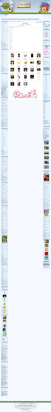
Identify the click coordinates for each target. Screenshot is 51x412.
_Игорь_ (45, 77)
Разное (4, 294)
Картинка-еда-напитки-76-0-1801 (13, 52)
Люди (10, 37)
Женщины (3, 56)
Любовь (2, 60)
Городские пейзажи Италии (46, 164)
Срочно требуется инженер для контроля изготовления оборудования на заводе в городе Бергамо (4, 232)
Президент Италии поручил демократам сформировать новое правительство (4, 109)
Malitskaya (45, 76)
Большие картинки (11, 29)
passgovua (45, 78)
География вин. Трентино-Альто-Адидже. (4, 192)
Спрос (7, 208)
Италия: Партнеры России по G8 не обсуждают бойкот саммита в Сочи (4, 106)
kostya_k (45, 82)
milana (14, 77)
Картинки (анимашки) (16, 21)
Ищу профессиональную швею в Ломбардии (4, 269)
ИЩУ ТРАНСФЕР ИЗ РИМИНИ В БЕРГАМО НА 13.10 (4, 272)
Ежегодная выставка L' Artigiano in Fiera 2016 (45, 207)
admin (34, 407)
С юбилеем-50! (2, 389)
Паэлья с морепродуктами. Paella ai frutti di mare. (46, 227)
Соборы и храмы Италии (46, 154)
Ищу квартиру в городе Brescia (4, 246)
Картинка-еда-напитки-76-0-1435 (39, 66)
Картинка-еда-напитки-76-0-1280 (39, 73)
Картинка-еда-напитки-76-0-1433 (20, 73)
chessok (45, 79)
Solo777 (45, 84)
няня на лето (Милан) (3, 282)
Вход (26, 12)
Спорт (7, 98)
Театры (2, 148)
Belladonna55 (45, 81)
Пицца (49, 236)
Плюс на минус (2, 117)
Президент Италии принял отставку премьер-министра (4, 112)
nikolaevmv (45, 80)
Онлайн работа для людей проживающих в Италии (4, 214)
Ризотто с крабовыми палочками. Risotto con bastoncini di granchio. (45, 230)
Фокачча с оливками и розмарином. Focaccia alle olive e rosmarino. (4, 180)
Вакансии (7, 206)
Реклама (49, 182)
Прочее (7, 283)
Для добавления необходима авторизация (4, 85)
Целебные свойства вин (3, 201)
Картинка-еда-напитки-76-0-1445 (39, 59)
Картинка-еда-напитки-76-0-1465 (20, 52)
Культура (49, 197)
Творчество (3, 153)
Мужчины (5, 323)
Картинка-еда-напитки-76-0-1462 (39, 52)
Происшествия (6, 118)
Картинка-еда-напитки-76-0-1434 (13, 73)
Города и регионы (3, 137)
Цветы (2, 70)
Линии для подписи (4, 59)
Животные (3, 55)
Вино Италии (3, 132)
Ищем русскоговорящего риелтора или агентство (4, 262)
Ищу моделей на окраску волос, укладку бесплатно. (4, 284)
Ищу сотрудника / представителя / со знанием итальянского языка (4, 212)
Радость (4, 302)
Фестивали (3, 152)
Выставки (3, 150)
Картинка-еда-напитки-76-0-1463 (33, 52)
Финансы (7, 124)
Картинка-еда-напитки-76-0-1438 (20, 66)
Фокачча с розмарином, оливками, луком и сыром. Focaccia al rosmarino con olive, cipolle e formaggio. (4, 177)
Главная (21, 12)
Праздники (4, 299)
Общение (4, 313)
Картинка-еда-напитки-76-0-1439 (13, 66)
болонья (2, 267)
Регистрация (24, 12)
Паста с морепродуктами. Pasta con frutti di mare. (46, 232)
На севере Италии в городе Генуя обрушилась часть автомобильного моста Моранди (46, 188)
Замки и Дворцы (3, 141)
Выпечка (7, 178)
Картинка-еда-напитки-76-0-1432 (26, 73)
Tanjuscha (45, 75)
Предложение (6, 280)
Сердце (10, 44)
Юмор (10, 50)
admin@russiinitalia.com (30, 408)
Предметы (3, 62)
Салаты (7, 172)
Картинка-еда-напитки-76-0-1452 (26, 59)
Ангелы (46, 251)
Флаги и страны (3, 68)
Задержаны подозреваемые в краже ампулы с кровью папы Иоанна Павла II (4, 120)
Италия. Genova (3, 363)
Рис (49, 223)
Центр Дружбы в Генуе (3, 167)
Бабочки (10, 30)
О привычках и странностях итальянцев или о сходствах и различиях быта (4, 171)
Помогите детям (3, 288)
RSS (44, 1)
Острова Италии (3, 142)
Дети (2, 53)
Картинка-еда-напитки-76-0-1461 (13, 59)
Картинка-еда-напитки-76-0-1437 (26, 66)
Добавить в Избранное (47, 1)
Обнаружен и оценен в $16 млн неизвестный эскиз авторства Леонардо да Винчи (46, 202)
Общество (48, 203)
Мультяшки (3, 61)
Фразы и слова (3, 67)
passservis (45, 83)
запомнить (45, 24)
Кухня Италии (3, 133)
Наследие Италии (3, 138)
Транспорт (3, 147)
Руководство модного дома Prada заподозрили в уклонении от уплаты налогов (4, 126)
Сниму (7, 243)
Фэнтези (2, 69)
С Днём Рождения (46, 247)
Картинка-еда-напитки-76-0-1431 (33, 73)
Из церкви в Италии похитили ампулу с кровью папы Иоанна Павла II (4, 123)
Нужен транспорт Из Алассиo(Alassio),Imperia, (3, 276)
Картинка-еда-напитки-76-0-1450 (33, 59)
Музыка (4, 340)
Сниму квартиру (3, 254)
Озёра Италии (3, 143)
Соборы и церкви (3, 140)
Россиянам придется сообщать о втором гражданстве (3, 103)
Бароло (2, 190)
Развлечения (4, 305)
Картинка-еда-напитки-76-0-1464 (26, 52)
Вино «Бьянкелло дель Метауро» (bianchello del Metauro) (3, 185)
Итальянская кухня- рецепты (5, 129)
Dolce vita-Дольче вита (3, 158)
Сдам (7, 250)
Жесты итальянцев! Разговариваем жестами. (4, 160)
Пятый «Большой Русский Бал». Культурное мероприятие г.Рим (46, 199)
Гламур (2, 52)
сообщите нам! (27, 409)
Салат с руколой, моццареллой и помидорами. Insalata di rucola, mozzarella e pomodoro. (46, 221)
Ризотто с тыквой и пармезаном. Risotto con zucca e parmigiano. (46, 225)
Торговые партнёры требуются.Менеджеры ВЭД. (4, 226)
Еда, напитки (3, 54)
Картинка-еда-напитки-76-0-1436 (33, 66)
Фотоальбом (12, 21)
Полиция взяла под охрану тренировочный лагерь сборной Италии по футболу (4, 100)
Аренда (2, 252)
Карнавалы (3, 151)
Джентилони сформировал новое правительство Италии (46, 204)
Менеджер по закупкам (3, 207)
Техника (2, 66)
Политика (7, 110)
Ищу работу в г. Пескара (3, 224)
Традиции (3, 149)
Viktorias (45, 85)
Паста (49, 231)
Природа (4, 336)
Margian (45, 86)
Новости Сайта (48, 186)
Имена (10, 36)
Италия (7, 157)
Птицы (2, 63)
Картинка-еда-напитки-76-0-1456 (20, 59)
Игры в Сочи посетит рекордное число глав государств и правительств (4, 115)
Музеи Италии (3, 139)
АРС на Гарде (45, 262)
